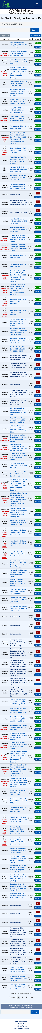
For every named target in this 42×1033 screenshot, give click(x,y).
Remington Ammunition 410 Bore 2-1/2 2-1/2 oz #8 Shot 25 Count (18, 522)
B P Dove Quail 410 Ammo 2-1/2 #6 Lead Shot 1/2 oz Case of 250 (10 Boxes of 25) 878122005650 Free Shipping (18, 782)
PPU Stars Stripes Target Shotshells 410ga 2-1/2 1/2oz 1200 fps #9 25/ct (18, 710)
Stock (37, 39)
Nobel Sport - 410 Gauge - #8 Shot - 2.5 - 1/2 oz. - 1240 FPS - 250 (18, 532)
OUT (38, 193)
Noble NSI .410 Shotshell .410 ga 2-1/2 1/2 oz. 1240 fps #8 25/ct (18, 110)
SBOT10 (4, 154)
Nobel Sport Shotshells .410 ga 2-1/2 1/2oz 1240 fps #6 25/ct (18, 229)
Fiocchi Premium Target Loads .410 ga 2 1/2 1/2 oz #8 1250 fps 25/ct (18, 719)
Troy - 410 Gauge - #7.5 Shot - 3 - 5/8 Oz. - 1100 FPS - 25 (18, 312)
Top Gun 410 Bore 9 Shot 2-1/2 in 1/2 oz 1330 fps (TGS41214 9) (18, 177)
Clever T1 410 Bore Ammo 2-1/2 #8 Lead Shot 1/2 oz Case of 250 (18, 970)
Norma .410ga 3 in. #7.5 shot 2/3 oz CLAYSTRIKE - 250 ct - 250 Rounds (18, 101)
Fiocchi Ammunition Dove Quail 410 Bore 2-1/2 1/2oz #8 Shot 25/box (18, 53)
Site (4, 39)
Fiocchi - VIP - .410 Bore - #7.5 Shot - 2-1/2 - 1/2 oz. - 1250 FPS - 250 (18, 819)
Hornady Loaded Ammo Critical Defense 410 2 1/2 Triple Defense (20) (18, 186)
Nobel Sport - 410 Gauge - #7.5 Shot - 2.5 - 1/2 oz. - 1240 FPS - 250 (18, 543)
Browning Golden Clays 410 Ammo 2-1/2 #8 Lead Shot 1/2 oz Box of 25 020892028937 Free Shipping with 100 (18, 512)
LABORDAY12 (4, 55)
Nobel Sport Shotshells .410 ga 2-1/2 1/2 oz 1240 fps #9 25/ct (18, 221)
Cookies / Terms (21, 1026)
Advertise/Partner (21, 1021)
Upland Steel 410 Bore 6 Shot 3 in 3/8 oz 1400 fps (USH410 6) (18, 600)
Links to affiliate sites (21, 1028)
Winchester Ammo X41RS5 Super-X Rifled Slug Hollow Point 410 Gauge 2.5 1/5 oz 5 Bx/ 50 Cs (18, 692)
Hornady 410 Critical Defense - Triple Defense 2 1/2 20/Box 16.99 (18, 169)
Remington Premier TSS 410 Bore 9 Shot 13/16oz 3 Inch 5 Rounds (18, 850)
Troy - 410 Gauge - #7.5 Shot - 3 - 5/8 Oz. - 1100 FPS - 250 (18, 301)
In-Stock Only (35, 36)
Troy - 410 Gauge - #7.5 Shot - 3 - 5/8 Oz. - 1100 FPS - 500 (18, 150)
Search (34, 30)
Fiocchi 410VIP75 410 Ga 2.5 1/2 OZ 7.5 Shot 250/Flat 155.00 (18, 84)
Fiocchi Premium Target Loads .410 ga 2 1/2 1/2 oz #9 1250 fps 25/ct (18, 420)
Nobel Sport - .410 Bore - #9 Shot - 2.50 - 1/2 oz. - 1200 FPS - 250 (18, 554)
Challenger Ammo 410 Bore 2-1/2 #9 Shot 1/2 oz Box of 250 (18, 987)
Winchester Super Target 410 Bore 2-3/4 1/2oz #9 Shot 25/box (18, 727)
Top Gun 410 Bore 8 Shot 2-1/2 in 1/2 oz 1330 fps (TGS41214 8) (18, 340)
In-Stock (38, 43)
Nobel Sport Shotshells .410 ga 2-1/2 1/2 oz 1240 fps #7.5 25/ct (18, 45)
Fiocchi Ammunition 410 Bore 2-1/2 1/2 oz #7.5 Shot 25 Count (18, 474)
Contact (21, 1024)
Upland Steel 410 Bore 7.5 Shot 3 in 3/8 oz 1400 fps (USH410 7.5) (18, 608)
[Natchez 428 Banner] (21, 11)
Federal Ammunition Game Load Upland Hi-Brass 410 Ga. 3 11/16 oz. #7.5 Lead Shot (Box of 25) (18, 932)
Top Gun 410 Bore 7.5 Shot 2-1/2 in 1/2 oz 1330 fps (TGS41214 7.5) (18, 349)
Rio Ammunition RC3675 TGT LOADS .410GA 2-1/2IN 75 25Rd (18, 402)
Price (29, 39)
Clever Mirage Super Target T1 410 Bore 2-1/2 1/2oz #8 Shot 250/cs (18, 118)
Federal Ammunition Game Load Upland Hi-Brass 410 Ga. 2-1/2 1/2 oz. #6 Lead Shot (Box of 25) (18, 653)
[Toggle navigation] (37, 4)
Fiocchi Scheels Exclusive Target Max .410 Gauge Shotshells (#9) (18, 357)
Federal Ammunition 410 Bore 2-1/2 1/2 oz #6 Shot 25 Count (18, 801)
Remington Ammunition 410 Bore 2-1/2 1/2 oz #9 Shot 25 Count (18, 792)
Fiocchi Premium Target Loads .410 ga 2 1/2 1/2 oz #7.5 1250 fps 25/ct (18, 702)
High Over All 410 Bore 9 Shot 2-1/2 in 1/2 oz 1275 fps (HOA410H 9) (18, 591)
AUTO (5, 75)
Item (17, 39)
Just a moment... (15, 195)
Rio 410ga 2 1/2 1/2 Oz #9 (18, 212)
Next (31, 997)
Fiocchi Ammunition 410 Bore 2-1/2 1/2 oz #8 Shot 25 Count (18, 62)
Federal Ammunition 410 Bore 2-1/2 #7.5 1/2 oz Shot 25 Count (18, 809)
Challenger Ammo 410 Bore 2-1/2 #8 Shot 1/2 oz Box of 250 (18, 978)
